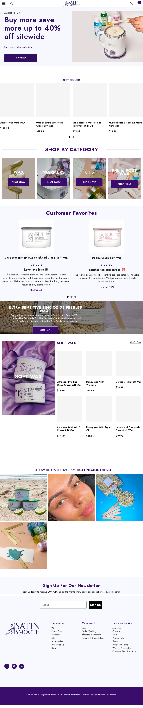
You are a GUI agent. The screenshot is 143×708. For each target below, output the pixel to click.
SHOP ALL (135, 341)
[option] (53, 108)
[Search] (11, 3)
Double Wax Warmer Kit (12, 122)
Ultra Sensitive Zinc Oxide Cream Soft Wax (49, 124)
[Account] (131, 3)
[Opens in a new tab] (6, 666)
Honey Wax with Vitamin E (95, 383)
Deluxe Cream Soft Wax (128, 381)
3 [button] (75, 297)
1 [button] (70, 137)
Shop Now (45, 330)
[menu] (3, 3)
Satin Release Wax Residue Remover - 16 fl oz (87, 124)
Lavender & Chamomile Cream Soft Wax (128, 429)
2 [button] (73, 137)
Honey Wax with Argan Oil (98, 429)
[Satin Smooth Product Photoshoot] (107, 36)
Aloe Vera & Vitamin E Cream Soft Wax (68, 429)
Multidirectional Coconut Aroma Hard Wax (125, 124)
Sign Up (95, 604)
